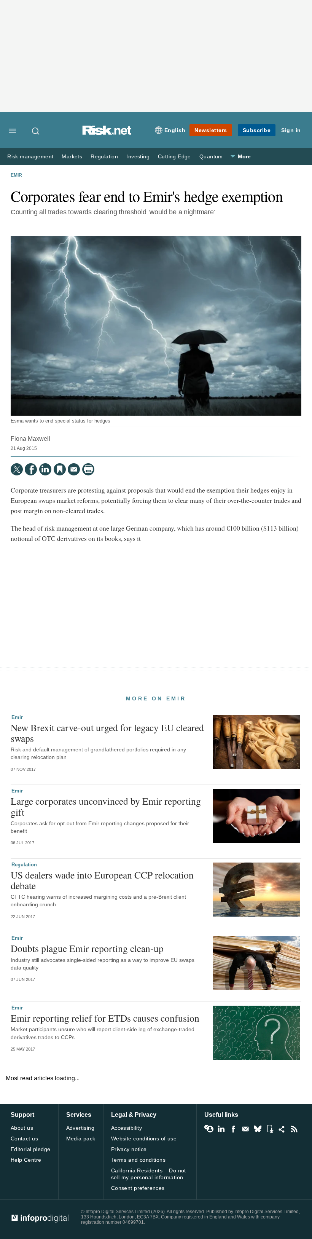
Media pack (81, 1138)
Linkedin (221, 1129)
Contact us (24, 1138)
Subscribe (257, 130)
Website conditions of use (144, 1138)
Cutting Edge (174, 156)
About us (22, 1128)
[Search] (36, 131)
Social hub (282, 1129)
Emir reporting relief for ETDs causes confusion (105, 1018)
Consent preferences (138, 1188)
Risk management (30, 156)
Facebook (233, 1129)
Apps (269, 1129)
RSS (294, 1129)
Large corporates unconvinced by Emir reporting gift (106, 806)
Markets (72, 156)
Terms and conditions (138, 1160)
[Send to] (74, 469)
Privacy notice (129, 1149)
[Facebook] (31, 469)
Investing (138, 156)
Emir (16, 175)
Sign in (291, 130)
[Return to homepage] (107, 133)
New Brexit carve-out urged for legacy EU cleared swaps (107, 732)
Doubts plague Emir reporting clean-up (87, 948)
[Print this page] (88, 469)
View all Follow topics (208, 1129)
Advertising (80, 1128)
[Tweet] (17, 469)
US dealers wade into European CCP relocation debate (102, 880)
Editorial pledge (31, 1149)
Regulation (104, 156)
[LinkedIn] (45, 469)
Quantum (211, 156)
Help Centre (26, 1160)
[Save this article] (60, 469)
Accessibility (126, 1128)
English (175, 130)
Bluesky (257, 1129)
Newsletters (210, 130)
